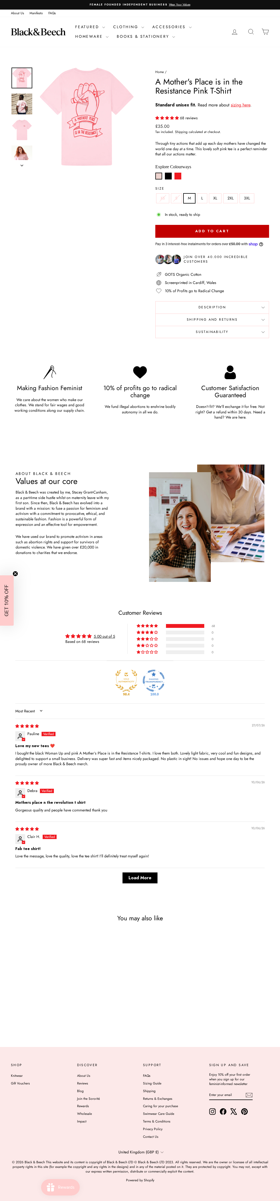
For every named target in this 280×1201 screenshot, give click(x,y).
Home (159, 71)
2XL (231, 198)
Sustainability (212, 331)
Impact (81, 1121)
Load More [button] (140, 878)
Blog (80, 1091)
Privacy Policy (152, 1129)
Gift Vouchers (20, 1083)
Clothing (126, 27)
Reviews (82, 1083)
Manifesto (36, 13)
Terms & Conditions (156, 1121)
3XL (247, 198)
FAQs (52, 13)
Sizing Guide (152, 1083)
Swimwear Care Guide (158, 1113)
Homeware (89, 36)
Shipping (181, 131)
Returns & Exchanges (157, 1098)
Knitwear (17, 1075)
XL (215, 198)
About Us (17, 13)
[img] (27, 726)
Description (212, 307)
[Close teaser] (15, 573)
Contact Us (150, 1136)
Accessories (170, 27)
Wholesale (84, 1113)
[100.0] (154, 681)
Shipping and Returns (212, 319)
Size (160, 188)
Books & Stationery (144, 36)
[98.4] (126, 681)
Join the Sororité (88, 1098)
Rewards (83, 1106)
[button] (167, 118)
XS (163, 198)
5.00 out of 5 (104, 636)
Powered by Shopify (140, 1180)
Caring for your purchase (160, 1106)
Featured (88, 27)
